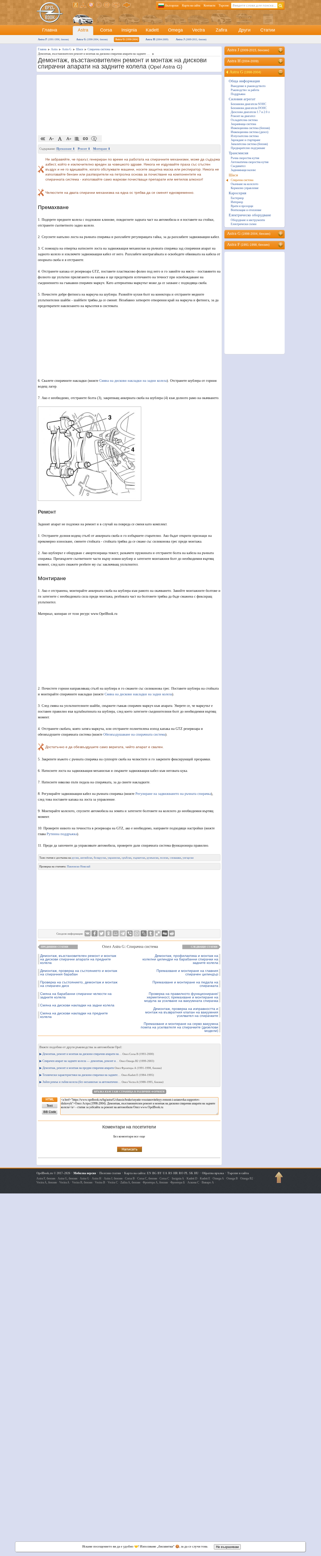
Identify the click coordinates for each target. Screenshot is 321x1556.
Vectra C (113, 1182)
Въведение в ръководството (248, 86)
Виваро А (208, 1182)
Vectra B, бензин (82, 1182)
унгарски (188, 857)
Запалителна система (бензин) (249, 144)
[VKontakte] (88, 933)
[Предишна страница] (43, 139)
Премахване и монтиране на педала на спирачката (185, 983)
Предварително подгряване (248, 148)
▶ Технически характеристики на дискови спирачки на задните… (96, 1075)
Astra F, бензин (45, 1178)
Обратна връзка (213, 1173)
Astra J (191, 39)
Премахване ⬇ (65, 149)
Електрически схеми (243, 224)
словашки (175, 857)
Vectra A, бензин (46, 1182)
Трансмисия (238, 153)
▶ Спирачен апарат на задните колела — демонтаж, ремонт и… (96, 1061)
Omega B (232, 1178)
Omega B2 (246, 1178)
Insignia (129, 30)
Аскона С (193, 1182)
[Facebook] (95, 933)
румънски (152, 857)
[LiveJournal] (144, 933)
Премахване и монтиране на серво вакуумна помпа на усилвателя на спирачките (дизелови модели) (179, 1027)
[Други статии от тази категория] (77, 139)
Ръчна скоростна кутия (245, 158)
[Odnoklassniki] (109, 933)
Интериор (237, 202)
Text (50, 1105)
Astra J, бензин (113, 1178)
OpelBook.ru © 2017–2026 (53, 1173)
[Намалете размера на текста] (51, 139)
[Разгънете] (281, 50)
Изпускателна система (245, 136)
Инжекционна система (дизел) (249, 132)
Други (244, 30)
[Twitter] (102, 933)
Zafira (221, 30)
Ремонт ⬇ (84, 149)
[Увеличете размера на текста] (68, 139)
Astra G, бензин (67, 1178)
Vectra (198, 30)
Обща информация (244, 81)
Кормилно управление (245, 188)
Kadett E (205, 1178)
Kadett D (192, 1178)
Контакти (209, 5)
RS (170, 1173)
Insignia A (178, 1178)
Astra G (92, 39)
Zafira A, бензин (130, 1182)
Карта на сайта (191, 5)
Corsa (106, 30)
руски (75, 857)
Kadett (152, 30)
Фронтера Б (177, 1182)
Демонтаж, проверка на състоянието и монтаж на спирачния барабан (78, 972)
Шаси (233, 175)
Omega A (218, 1178)
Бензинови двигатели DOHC (249, 108)
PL (186, 1173)
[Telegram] (123, 933)
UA (165, 1173)
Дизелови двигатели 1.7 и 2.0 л (250, 112)
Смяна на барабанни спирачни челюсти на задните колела (76, 995)
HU (196, 1173)
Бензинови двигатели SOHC (248, 104)
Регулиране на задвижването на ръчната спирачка (173, 794)
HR (175, 1173)
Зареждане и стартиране (245, 140)
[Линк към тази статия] (85, 139)
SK (191, 1173)
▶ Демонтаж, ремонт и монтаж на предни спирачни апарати (100, 1068)
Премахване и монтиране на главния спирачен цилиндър (187, 972)
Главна (49, 30)
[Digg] (165, 933)
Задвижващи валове (243, 170)
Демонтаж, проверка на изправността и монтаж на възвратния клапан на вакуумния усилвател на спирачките (181, 1012)
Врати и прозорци (242, 206)
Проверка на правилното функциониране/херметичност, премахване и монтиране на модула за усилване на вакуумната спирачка (181, 997)
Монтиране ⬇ (101, 149)
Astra (83, 30)
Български (171, 5)
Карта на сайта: (135, 1173)
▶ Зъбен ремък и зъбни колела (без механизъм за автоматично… (101, 1082)
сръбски (126, 857)
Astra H (156, 39)
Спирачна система (242, 180)
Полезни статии (110, 1173)
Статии (267, 30)
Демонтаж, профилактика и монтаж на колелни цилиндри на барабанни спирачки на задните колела (180, 959)
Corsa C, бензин (147, 1178)
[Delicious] (158, 933)
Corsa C (164, 1178)
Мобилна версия (84, 1173)
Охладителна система (244, 120)
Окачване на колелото (244, 184)
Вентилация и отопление (246, 210)
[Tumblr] (151, 933)
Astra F (53, 39)
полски (164, 857)
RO (181, 1173)
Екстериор (237, 198)
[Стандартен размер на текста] (60, 139)
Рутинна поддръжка (62, 834)
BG (154, 1173)
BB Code (49, 1112)
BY (159, 1173)
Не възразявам (227, 1547)
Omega (175, 30)
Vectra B (100, 1182)
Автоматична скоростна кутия (250, 162)
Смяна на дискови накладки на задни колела (133, 381)
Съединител (238, 166)
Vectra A (64, 1182)
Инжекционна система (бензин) (250, 128)
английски (86, 857)
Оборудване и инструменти (248, 220)
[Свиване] (281, 72)
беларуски (100, 857)
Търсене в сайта (238, 1173)
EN (149, 1173)
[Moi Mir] (116, 933)
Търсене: (224, 5)
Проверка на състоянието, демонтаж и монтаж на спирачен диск (78, 983)
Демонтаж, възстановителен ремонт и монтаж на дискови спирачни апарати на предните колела (78, 959)
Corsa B (130, 1178)
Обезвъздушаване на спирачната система (134, 734)
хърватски (139, 857)
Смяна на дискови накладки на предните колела (74, 1014)
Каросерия (237, 193)
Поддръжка (238, 94)
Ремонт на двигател (243, 116)
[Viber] (130, 933)
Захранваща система (243, 124)
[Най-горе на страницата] (279, 1179)
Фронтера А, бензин (155, 1182)
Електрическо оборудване (250, 215)
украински (114, 857)
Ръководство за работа (245, 90)
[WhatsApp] (137, 933)
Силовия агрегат (242, 99)
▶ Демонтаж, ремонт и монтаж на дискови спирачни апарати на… (96, 1054)
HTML (50, 1099)
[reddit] (172, 933)
